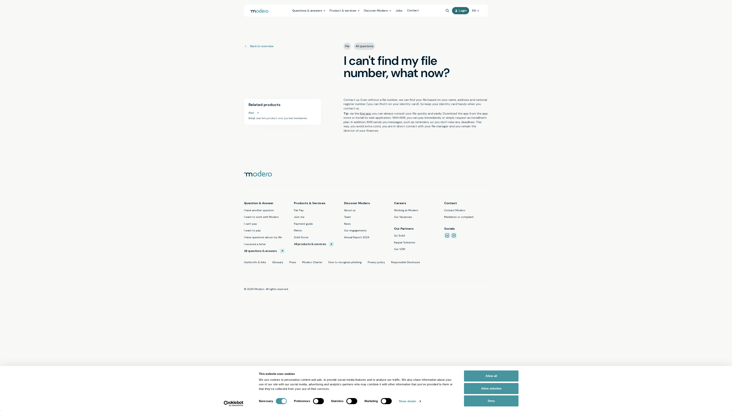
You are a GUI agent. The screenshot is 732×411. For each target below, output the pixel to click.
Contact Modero (454, 210)
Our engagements (355, 230)
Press (292, 262)
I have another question (259, 210)
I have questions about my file (263, 237)
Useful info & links (255, 262)
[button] (309, 10)
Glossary (277, 262)
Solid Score (301, 237)
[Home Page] (259, 11)
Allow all (491, 376)
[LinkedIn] (447, 235)
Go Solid (399, 235)
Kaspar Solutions (404, 242)
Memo (298, 230)
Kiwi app (365, 113)
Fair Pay (299, 210)
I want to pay (252, 230)
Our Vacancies (403, 217)
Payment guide (303, 223)
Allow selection (491, 388)
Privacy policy (376, 262)
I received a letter (255, 244)
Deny (491, 400)
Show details (407, 401)
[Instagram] (454, 235)
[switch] (318, 401)
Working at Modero (406, 210)
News (347, 223)
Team (347, 217)
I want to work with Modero (261, 217)
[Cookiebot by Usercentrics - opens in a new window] (233, 403)
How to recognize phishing (345, 262)
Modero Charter (312, 262)
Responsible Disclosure (405, 262)
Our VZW (399, 249)
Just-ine (299, 217)
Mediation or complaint (459, 217)
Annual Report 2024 (356, 237)
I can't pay (250, 223)
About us (350, 210)
